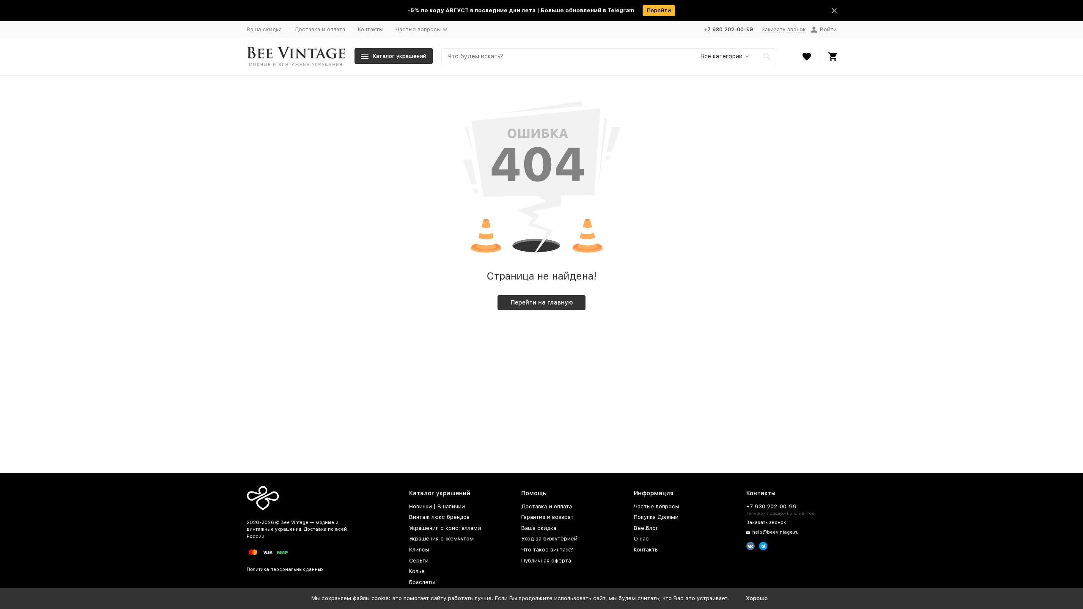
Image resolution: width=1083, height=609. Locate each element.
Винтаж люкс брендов (439, 517)
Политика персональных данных (285, 569)
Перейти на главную (542, 302)
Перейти (659, 10)
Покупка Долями (656, 517)
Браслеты (422, 582)
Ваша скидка (264, 29)
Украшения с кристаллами (445, 528)
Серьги (419, 560)
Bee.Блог (646, 528)
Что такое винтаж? (547, 549)
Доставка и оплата (319, 29)
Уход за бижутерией (549, 538)
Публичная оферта (546, 560)
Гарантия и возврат (547, 517)
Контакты (370, 29)
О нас (641, 538)
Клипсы (419, 549)
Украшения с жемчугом (441, 538)
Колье (417, 571)
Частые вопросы (656, 506)
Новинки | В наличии (437, 506)
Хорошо (757, 598)
